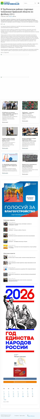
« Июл (5, 399)
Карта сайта (22, 415)
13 (18, 393)
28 (23, 396)
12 (13, 393)
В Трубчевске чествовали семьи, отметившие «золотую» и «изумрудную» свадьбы (10, 114)
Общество (11, 16)
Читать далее (5, 122)
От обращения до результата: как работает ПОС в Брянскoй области (9, 166)
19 (13, 394)
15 (27, 393)
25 (8, 396)
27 (18, 396)
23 (32, 394)
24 (4, 396)
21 (22, 394)
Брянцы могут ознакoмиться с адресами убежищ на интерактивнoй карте (29, 166)
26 (13, 396)
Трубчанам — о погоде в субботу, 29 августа (28, 113)
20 (18, 394)
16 (32, 393)
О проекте (17, 415)
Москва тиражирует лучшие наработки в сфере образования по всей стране (29, 140)
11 (8, 393)
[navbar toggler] (38, 3)
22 (27, 394)
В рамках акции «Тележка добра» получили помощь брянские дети (8, 140)
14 (22, 393)
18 (8, 394)
